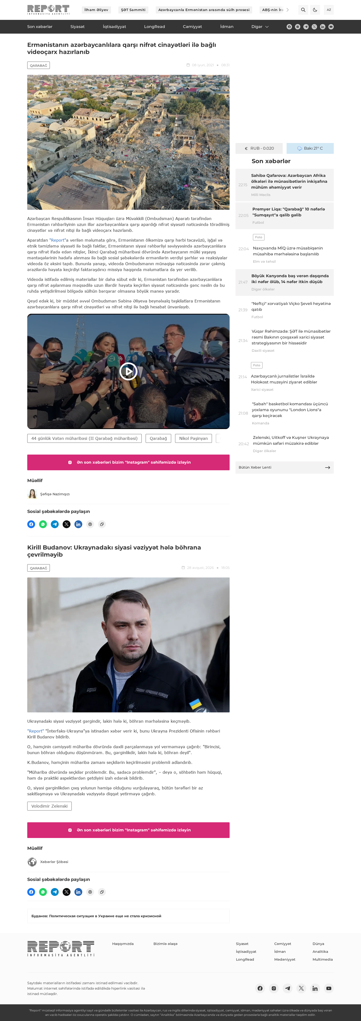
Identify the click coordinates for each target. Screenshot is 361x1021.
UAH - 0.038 (262, 148)
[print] (90, 524)
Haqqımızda (123, 944)
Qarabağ (38, 65)
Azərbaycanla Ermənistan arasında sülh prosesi (204, 10)
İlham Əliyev (96, 10)
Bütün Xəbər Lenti (255, 467)
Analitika (320, 951)
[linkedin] (322, 26)
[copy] (102, 524)
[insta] (297, 26)
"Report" (57, 240)
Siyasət (242, 944)
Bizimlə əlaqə (165, 944)
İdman (280, 951)
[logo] (48, 10)
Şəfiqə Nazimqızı (55, 494)
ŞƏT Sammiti (133, 10)
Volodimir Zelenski (49, 806)
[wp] (43, 524)
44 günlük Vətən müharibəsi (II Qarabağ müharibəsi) (84, 438)
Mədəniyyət (284, 959)
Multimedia (323, 959)
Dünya (318, 944)
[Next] (284, 9)
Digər (257, 26)
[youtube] (331, 26)
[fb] (289, 26)
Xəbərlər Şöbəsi (54, 862)
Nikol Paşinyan (193, 438)
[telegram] (306, 26)
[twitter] (314, 26)
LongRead (245, 959)
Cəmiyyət (282, 944)
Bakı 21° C (313, 148)
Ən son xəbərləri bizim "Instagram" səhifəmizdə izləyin (134, 462)
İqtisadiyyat (246, 951)
